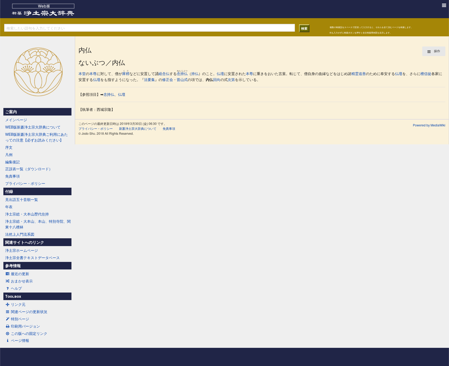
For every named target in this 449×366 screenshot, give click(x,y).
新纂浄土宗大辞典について (137, 128)
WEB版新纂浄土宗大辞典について (33, 127)
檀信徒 (425, 73)
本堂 (82, 73)
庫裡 (125, 73)
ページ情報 (20, 340)
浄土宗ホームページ (21, 250)
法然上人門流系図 (19, 234)
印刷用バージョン (25, 326)
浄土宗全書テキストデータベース (32, 257)
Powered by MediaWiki (429, 125)
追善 (362, 73)
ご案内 (11, 111)
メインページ (16, 119)
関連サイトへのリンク (24, 242)
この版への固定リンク (29, 333)
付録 (9, 191)
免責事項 (12, 176)
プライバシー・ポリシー (25, 183)
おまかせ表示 (22, 280)
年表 (8, 206)
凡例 (8, 154)
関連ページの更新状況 (29, 311)
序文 (8, 147)
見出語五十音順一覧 (21, 199)
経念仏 (164, 73)
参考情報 (13, 265)
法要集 (149, 79)
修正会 (167, 79)
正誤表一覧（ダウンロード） (28, 168)
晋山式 (182, 79)
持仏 (195, 73)
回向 (216, 79)
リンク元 (18, 304)
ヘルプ (16, 288)
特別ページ (20, 318)
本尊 (93, 73)
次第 (231, 79)
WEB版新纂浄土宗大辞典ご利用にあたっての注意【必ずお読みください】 (36, 137)
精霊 (355, 73)
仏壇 (220, 73)
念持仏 (182, 73)
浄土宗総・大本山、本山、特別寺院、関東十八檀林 (38, 224)
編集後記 (12, 161)
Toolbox (13, 296)
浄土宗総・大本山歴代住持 (27, 213)
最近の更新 (20, 273)
